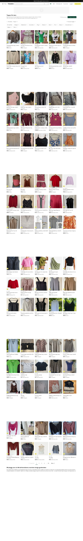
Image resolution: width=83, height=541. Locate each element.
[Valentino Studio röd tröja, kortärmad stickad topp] (55, 181)
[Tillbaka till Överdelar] (7, 22)
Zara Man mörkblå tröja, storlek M (27, 457)
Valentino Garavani (54, 188)
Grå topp (22, 395)
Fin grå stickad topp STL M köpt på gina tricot (69, 45)
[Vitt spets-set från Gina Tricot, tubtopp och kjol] (27, 37)
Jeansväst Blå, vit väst (67, 395)
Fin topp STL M (23, 66)
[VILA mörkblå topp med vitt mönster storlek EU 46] (27, 201)
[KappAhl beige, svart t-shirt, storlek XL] (55, 98)
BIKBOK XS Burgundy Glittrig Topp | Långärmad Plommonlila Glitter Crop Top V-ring (69, 436)
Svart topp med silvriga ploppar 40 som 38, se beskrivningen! (41, 313)
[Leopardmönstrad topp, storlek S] (13, 37)
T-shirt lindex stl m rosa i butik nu (27, 271)
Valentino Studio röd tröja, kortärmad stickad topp (54, 189)
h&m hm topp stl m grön (53, 271)
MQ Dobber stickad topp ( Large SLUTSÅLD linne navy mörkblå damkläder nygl (69, 313)
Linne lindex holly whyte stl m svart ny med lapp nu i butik (69, 272)
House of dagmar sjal (25, 436)
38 (35, 126)
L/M (49, 188)
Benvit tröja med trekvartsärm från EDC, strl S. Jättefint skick (13, 148)
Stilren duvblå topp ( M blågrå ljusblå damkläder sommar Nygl (12, 354)
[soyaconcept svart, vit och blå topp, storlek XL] (69, 98)
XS (21, 126)
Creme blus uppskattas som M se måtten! (27, 313)
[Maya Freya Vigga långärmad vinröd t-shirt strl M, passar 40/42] (55, 201)
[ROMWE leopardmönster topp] (13, 387)
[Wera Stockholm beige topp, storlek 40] (55, 345)
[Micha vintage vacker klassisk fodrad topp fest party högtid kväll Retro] (13, 263)
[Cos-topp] (41, 448)
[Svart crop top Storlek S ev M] (41, 139)
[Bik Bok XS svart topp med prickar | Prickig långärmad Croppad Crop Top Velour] (55, 428)
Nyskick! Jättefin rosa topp (26, 292)
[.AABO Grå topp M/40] (55, 284)
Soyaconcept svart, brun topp (54, 374)
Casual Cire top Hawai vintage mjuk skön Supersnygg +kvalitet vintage (69, 230)
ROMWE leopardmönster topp (12, 395)
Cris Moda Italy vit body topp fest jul (27, 230)
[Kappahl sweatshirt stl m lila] (69, 181)
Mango (23, 373)
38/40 (36, 229)
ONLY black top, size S (39, 66)
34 (35, 44)
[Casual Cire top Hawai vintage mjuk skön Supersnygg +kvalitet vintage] (69, 222)
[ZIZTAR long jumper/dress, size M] (55, 57)
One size (22, 435)
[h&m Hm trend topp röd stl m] (13, 284)
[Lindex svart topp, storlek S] (27, 98)
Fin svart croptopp (38, 374)
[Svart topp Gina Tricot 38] (69, 201)
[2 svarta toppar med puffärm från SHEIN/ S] (27, 345)
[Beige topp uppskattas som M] (69, 284)
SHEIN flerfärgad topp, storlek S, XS (13, 127)
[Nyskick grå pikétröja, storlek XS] (55, 222)
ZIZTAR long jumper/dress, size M (55, 66)
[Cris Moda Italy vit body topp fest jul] (27, 222)
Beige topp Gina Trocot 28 (12, 230)
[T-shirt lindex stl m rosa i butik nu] (27, 263)
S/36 (21, 229)
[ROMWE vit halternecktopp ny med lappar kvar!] (55, 387)
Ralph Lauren (10, 373)
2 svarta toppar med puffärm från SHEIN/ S (27, 354)
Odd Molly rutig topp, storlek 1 (40, 189)
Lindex (23, 270)
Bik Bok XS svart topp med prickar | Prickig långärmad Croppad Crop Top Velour (55, 436)
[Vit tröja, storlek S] (41, 387)
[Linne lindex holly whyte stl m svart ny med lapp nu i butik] (69, 263)
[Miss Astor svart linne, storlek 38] (41, 284)
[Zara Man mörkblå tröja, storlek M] (27, 448)
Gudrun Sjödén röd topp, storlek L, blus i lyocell (13, 210)
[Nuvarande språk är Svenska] (51, 4)
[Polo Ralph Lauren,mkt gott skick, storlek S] (13, 366)
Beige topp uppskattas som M (68, 292)
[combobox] (30, 4)
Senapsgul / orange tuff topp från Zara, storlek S (69, 148)
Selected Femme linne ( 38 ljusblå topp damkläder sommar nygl (55, 313)
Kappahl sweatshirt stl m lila (68, 189)
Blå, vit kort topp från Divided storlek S (54, 148)
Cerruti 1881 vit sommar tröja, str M (13, 66)
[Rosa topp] (27, 181)
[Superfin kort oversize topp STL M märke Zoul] (55, 37)
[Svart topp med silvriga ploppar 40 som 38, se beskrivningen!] (41, 304)
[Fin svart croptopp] (41, 366)
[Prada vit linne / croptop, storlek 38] (41, 119)
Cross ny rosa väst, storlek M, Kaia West (41, 210)
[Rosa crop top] (13, 181)
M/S (35, 147)
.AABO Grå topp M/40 (53, 292)
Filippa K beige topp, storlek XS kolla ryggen (41, 436)
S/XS (7, 126)
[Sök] (44, 4)
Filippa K (38, 435)
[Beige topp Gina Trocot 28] (13, 222)
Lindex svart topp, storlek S (26, 107)
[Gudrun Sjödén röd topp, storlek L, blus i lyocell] (13, 201)
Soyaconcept (53, 373)
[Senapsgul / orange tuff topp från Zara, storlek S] (69, 139)
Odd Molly (38, 188)
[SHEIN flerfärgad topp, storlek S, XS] (13, 119)
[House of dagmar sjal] (27, 428)
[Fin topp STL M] (27, 57)
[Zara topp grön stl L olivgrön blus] (41, 263)
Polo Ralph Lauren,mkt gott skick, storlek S (13, 374)
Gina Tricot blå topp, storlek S (68, 374)
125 (48, 463)
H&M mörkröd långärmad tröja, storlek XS (26, 127)
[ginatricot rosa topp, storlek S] (13, 98)
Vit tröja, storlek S (38, 395)
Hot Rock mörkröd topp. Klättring (55, 127)
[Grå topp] (27, 387)
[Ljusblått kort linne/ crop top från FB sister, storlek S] (69, 119)
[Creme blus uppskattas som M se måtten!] (27, 304)
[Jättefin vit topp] (27, 366)
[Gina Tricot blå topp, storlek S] (69, 366)
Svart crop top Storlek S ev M (40, 148)
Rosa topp (23, 189)
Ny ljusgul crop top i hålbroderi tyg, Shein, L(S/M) (69, 457)
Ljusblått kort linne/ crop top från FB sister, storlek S (69, 127)
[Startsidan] (11, 4)
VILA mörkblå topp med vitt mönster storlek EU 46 (26, 210)
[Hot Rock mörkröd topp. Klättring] (55, 119)
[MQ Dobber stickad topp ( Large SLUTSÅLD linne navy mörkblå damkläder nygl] (69, 304)
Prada (38, 126)
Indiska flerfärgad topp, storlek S (41, 354)
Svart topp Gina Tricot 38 (68, 210)
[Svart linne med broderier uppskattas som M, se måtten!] (13, 304)
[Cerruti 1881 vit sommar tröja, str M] (13, 57)
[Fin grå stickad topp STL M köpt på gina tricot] (69, 37)
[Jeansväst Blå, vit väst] (69, 387)
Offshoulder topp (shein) (11, 435)
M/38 (36, 291)
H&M (37, 44)
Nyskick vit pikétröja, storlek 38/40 (41, 230)
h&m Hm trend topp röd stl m (12, 292)
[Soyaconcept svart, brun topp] (55, 366)
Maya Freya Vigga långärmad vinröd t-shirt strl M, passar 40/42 (55, 210)
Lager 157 (24, 291)
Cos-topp (37, 457)
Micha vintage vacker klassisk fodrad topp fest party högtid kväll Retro (13, 272)
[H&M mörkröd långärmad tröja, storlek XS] (27, 119)
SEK (54, 3)
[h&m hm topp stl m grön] (55, 263)
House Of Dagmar (28, 435)
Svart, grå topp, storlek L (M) (40, 107)
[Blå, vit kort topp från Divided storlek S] (55, 139)
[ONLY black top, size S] (41, 57)
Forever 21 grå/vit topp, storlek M (69, 354)
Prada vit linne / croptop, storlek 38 (41, 127)
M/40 (50, 291)
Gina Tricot (23, 44)
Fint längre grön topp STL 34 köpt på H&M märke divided (41, 45)
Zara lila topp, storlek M (67, 66)
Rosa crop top (9, 189)
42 (49, 373)
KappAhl (66, 188)
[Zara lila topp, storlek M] (69, 57)
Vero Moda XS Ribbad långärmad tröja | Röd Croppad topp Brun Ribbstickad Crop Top (13, 457)
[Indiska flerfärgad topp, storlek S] (41, 345)
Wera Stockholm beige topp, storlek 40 (54, 354)
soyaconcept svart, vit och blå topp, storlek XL (69, 107)
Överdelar (10, 21)
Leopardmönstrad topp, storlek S (13, 45)
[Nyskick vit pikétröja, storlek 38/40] (41, 222)
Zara (65, 147)
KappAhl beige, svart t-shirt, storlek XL (54, 107)
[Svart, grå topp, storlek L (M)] (41, 98)
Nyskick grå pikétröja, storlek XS (55, 230)
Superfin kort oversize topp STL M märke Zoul (55, 45)
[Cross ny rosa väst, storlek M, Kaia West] (41, 201)
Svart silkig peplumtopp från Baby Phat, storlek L (27, 148)
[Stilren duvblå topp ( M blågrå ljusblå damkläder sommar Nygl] (13, 345)
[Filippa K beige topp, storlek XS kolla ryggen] (41, 428)
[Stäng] (82, 1)
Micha (9, 270)
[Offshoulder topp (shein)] (13, 428)
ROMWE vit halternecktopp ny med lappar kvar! (55, 395)
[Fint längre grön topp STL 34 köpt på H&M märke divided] (41, 37)
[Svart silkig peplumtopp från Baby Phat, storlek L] (27, 139)
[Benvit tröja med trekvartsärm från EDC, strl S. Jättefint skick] (13, 139)
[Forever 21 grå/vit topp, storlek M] (69, 345)
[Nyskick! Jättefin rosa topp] (27, 284)
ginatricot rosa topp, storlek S (12, 107)
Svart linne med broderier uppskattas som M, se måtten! (12, 313)
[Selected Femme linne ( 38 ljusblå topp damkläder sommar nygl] (55, 304)
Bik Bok (52, 435)
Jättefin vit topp (24, 374)
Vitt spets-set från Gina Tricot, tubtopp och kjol (26, 45)
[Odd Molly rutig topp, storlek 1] (41, 181)
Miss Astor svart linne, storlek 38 (41, 292)
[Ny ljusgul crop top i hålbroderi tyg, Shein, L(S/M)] (69, 448)
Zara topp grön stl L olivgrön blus (41, 271)
